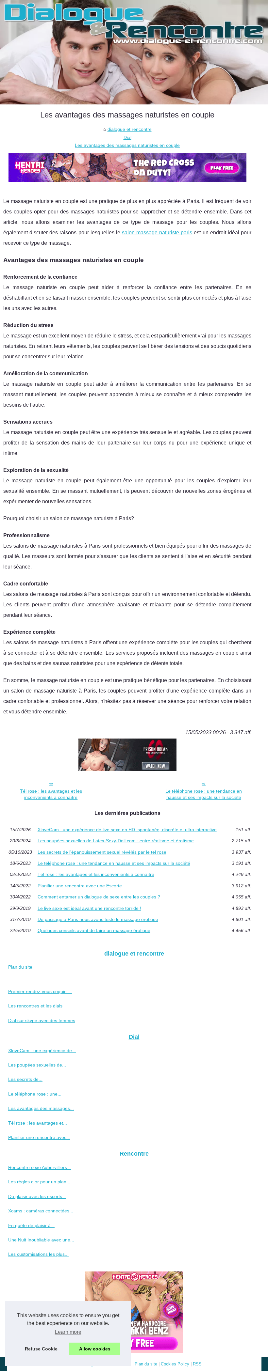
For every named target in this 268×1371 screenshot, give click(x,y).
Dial (127, 137)
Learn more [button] (68, 1332)
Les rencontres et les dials (35, 1005)
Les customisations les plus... (38, 1254)
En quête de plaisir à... (31, 1225)
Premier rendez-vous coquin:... (40, 991)
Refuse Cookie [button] (41, 1348)
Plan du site (20, 967)
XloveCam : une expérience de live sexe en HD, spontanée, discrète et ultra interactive (127, 829)
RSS (197, 1364)
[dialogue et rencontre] (134, 52)
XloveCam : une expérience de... (42, 1050)
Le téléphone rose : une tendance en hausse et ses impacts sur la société (203, 794)
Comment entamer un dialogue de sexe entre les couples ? (99, 897)
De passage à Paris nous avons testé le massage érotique (98, 919)
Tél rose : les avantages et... (37, 1123)
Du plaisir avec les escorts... (37, 1196)
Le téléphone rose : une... (34, 1094)
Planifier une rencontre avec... (39, 1137)
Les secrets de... (25, 1079)
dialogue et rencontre (130, 129)
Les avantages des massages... (41, 1108)
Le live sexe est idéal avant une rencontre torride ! (89, 908)
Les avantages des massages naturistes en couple (127, 145)
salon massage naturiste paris (157, 232)
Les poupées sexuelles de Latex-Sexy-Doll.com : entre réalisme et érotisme (116, 840)
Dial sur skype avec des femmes (41, 1020)
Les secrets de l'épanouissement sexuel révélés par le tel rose (102, 852)
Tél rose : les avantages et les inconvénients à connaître (51, 794)
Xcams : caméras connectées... (40, 1210)
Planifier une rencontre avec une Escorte (80, 885)
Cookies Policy (175, 1364)
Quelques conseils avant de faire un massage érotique (94, 930)
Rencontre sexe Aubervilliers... (39, 1167)
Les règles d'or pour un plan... (39, 1181)
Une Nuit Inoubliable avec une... (41, 1239)
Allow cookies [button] (94, 1348)
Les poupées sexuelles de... (37, 1064)
